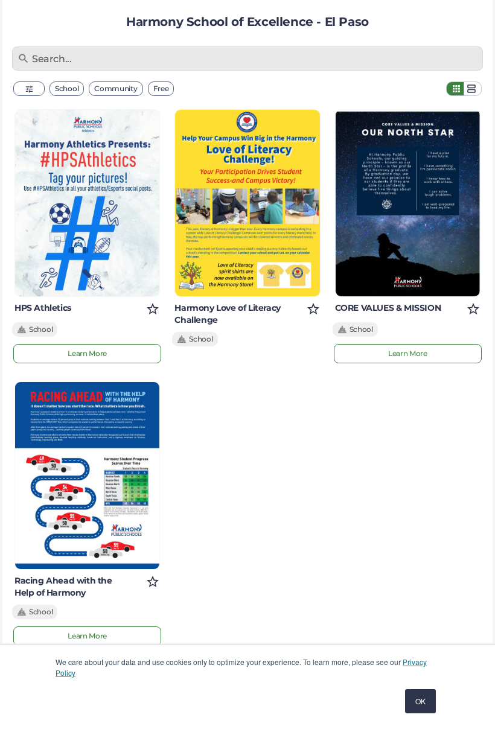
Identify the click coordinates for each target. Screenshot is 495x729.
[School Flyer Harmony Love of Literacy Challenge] (247, 203)
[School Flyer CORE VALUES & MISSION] (408, 203)
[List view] (473, 88)
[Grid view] (455, 88)
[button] (29, 88)
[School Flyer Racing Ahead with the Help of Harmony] (87, 475)
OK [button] (420, 701)
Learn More (87, 353)
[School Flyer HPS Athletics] (87, 203)
